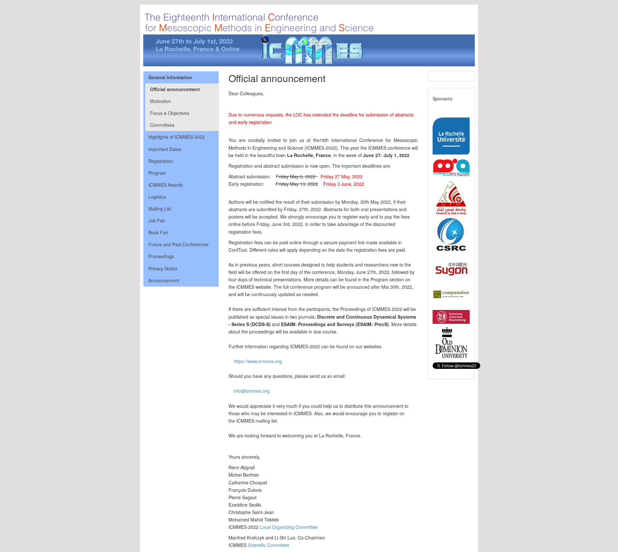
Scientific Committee (268, 545)
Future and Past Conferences (178, 244)
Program (157, 173)
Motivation (160, 101)
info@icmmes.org (251, 391)
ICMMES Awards (165, 185)
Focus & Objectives (169, 113)
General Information (170, 77)
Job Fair (156, 220)
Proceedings (161, 256)
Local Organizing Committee (289, 527)
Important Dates (164, 149)
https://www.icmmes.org (258, 361)
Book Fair (158, 232)
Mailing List (159, 208)
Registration (160, 161)
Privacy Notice (162, 268)
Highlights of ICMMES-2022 (176, 137)
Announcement (163, 280)
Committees (162, 125)
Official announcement (175, 89)
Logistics (157, 196)
